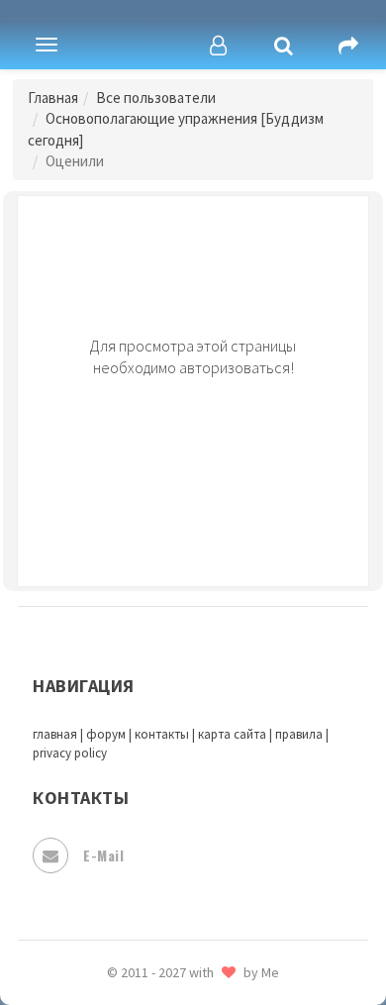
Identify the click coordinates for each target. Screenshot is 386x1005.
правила (299, 734)
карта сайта (232, 734)
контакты (162, 734)
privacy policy (70, 753)
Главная (53, 97)
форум (106, 734)
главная (55, 734)
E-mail (103, 855)
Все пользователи (156, 97)
